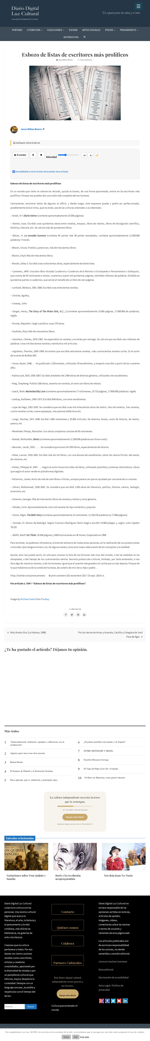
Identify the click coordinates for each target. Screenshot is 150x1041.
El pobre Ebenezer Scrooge (96, 759)
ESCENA (73, 30)
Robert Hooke (16, 762)
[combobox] (20, 1006)
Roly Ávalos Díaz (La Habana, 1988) (28, 632)
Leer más (84, 1037)
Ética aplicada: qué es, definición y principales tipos (34, 779)
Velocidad (51, 157)
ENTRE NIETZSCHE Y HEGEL (98, 750)
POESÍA (109, 30)
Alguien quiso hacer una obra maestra (27, 753)
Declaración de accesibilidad (114, 977)
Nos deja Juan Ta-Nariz (118, 875)
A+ (84, 155)
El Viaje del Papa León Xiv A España (101, 768)
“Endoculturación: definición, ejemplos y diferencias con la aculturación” (37, 743)
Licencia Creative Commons (113, 961)
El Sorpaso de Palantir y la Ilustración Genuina (31, 770)
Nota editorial (106, 969)
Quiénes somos (68, 928)
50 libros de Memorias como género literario (104, 777)
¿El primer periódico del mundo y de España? (105, 741)
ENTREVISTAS (71, 37)
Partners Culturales (67, 963)
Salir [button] (76, 1037)
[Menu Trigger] (138, 6)
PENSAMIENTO (128, 30)
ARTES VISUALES (91, 30)
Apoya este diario (75, 817)
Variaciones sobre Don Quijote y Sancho (26, 877)
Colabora (67, 943)
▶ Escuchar (20, 155)
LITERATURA (33, 30)
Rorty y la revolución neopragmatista (68, 877)
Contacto (67, 912)
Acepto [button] (66, 1037)
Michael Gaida (28, 599)
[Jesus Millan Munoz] (14, 132)
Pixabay (45, 599)
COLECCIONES (54, 30)
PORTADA (17, 30)
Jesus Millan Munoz (31, 129)
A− (91, 155)
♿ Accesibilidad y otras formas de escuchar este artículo (40, 171)
